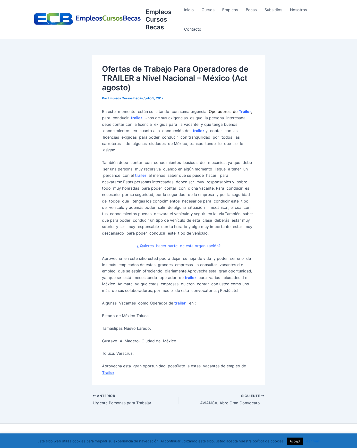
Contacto (192, 29)
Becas (251, 9)
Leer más (312, 441)
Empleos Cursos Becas (158, 19)
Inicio (189, 9)
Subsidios (273, 9)
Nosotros (298, 9)
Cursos (208, 9)
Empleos (230, 9)
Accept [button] (295, 441)
